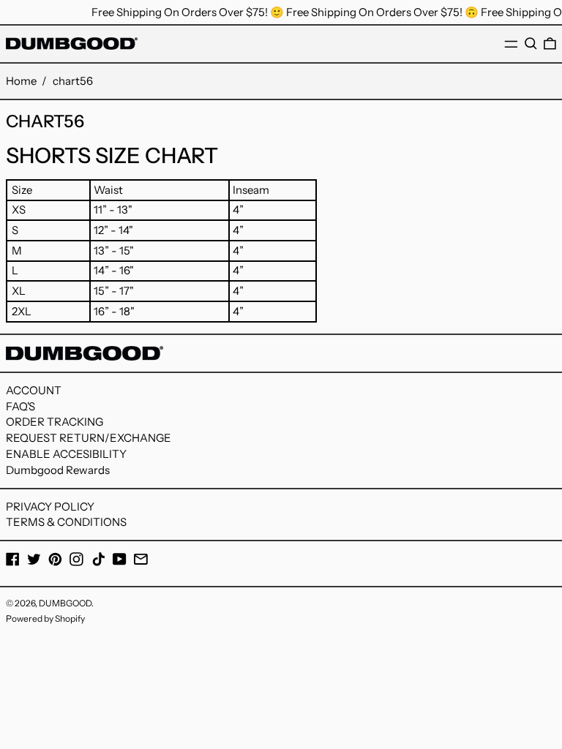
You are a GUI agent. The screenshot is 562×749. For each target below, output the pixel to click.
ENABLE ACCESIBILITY (66, 454)
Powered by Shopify (45, 618)
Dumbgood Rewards (58, 470)
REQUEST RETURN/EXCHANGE (88, 438)
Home (21, 81)
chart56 (73, 81)
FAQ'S (20, 406)
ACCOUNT (33, 390)
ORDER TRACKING (54, 422)
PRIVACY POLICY (50, 506)
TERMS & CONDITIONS (66, 522)
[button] (531, 43)
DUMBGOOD (65, 603)
